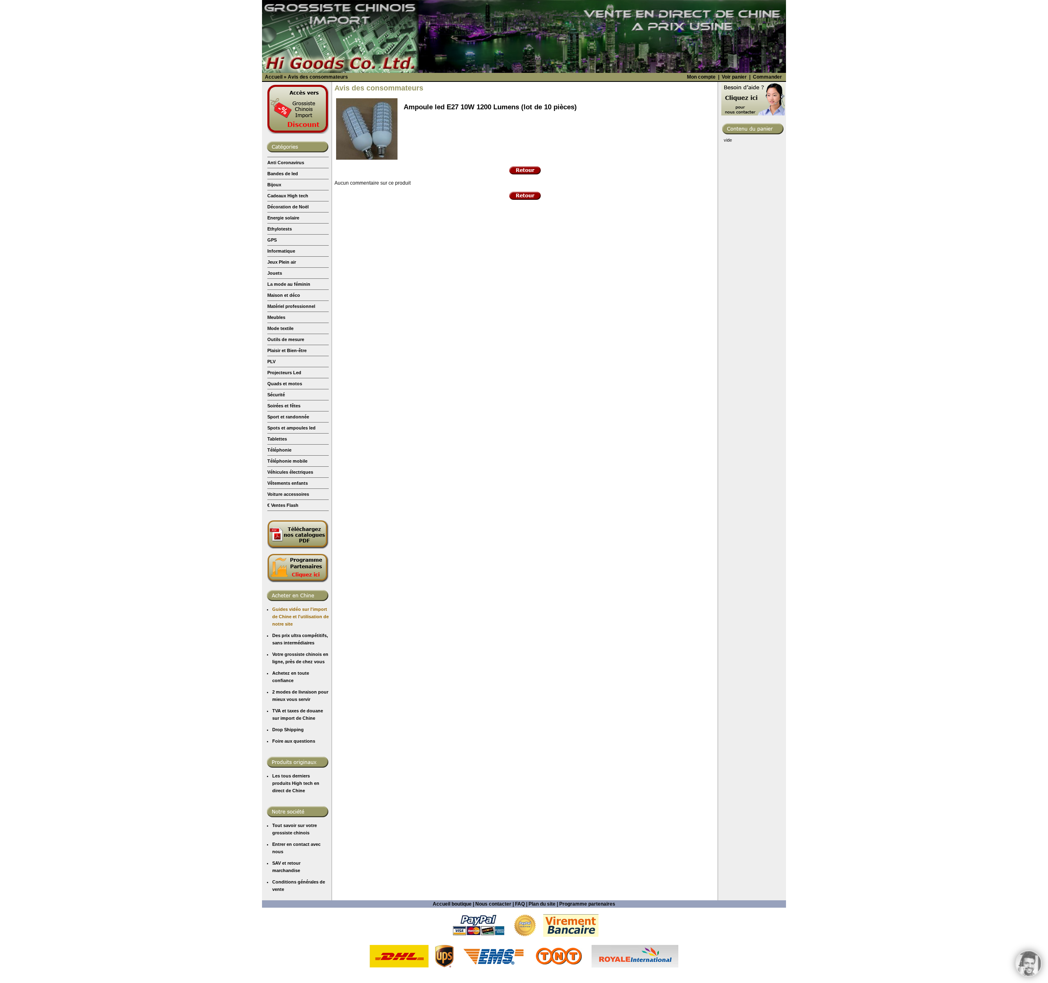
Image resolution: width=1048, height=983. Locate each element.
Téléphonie (279, 449)
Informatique (281, 251)
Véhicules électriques (290, 472)
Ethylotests (279, 228)
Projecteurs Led (284, 372)
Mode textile (280, 328)
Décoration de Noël (288, 206)
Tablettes (277, 438)
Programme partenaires (587, 904)
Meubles (276, 317)
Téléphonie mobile (287, 461)
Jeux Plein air (281, 262)
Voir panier (734, 77)
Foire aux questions (293, 741)
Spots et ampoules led (291, 427)
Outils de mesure (285, 339)
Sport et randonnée (288, 416)
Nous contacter (493, 904)
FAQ (520, 904)
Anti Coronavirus (285, 162)
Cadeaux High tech (287, 195)
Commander (767, 77)
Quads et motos (284, 383)
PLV (271, 361)
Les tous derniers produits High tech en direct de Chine (295, 783)
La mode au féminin (288, 284)
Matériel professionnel (291, 306)
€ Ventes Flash (282, 505)
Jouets (274, 273)
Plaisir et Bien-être (287, 350)
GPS (272, 239)
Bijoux (274, 184)
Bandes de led (282, 173)
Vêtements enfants (287, 483)
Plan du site (542, 904)
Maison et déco (283, 295)
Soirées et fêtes (283, 405)
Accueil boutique (452, 904)
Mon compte (701, 77)
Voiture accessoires (288, 494)
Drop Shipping (288, 729)
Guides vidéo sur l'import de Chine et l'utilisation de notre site (300, 616)
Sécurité (276, 394)
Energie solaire (283, 217)
